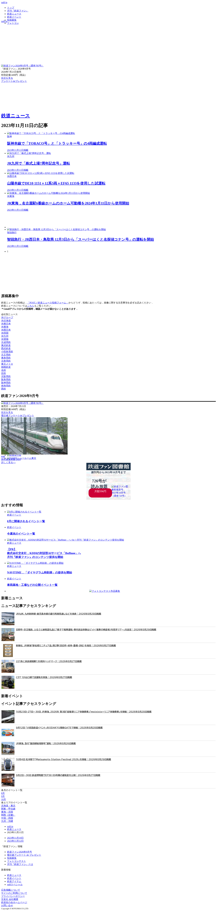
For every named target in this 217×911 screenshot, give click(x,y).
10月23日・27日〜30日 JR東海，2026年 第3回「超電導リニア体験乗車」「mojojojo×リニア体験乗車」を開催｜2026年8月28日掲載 (83, 712)
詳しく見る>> (8, 462)
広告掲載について (10, 890)
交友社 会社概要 (9, 899)
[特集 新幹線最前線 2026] (34, 453)
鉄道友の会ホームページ (14, 902)
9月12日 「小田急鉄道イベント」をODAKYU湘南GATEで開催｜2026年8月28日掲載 (59, 728)
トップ (10, 7)
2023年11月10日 (15, 838)
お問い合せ (7, 905)
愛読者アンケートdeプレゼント (17, 415)
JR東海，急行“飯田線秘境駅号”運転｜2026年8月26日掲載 (46, 743)
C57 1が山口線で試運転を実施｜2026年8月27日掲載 (44, 677)
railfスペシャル (15, 884)
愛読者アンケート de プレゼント (24, 855)
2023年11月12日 (15, 841)
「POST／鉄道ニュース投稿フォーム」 (47, 302)
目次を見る (7, 412)
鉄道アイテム (14, 881)
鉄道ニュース (14, 14)
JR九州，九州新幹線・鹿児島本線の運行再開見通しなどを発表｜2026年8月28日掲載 (58, 614)
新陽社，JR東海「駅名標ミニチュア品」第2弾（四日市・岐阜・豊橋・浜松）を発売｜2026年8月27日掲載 (66, 645)
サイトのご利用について (14, 893)
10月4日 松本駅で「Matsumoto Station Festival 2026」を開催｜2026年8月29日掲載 (63, 759)
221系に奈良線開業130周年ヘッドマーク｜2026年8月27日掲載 (49, 661)
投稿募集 (12, 20)
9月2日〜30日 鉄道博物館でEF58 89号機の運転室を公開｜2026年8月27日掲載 (58, 775)
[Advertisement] (95, 220)
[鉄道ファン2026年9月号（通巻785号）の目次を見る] (22, 65)
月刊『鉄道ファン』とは (20, 864)
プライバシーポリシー (13, 896)
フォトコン (13, 23)
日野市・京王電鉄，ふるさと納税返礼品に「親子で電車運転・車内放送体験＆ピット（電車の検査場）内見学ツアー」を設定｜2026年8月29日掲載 (86, 629)
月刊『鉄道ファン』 (17, 10)
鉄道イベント (14, 17)
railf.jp (4, 2)
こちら (30, 306)
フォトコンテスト (16, 861)
